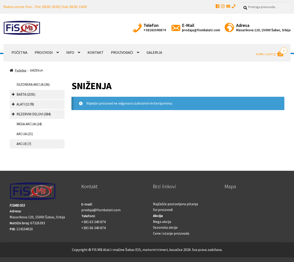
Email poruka (228, 6)
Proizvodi (44, 52)
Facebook (217, 6)
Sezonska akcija (165, 227)
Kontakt (96, 52)
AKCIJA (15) (25, 134)
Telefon (233, 6)
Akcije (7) (24, 144)
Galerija (154, 52)
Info (70, 52)
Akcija (158, 215)
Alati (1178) (25, 104)
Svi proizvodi (163, 209)
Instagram (222, 6)
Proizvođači (122, 52)
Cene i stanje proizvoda (171, 233)
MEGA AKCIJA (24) (29, 124)
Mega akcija (162, 221)
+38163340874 (155, 30)
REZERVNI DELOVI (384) (34, 114)
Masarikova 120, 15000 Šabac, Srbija (263, 30)
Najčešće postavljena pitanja (175, 204)
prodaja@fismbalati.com (201, 30)
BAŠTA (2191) (26, 94)
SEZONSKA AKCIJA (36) (33, 84)
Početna (19, 52)
